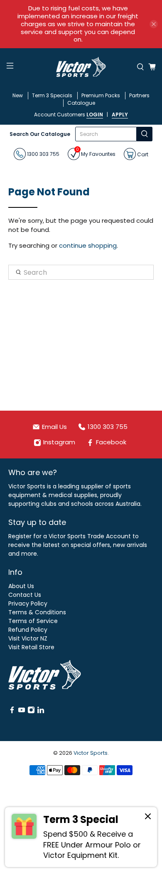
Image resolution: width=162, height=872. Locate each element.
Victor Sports (91, 752)
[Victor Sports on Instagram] (31, 711)
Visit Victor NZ (27, 638)
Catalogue (81, 102)
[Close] (148, 817)
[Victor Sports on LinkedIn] (40, 711)
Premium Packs (100, 95)
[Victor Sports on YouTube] (21, 711)
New (17, 95)
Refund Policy (27, 630)
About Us (21, 586)
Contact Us (24, 595)
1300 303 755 (42, 154)
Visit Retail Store (31, 647)
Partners (139, 95)
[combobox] (106, 134)
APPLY (120, 114)
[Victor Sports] (81, 67)
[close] (154, 24)
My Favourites (95, 153)
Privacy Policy (27, 603)
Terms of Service (33, 621)
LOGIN (94, 114)
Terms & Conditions (37, 612)
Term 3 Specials (52, 95)
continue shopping (88, 245)
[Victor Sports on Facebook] (12, 711)
